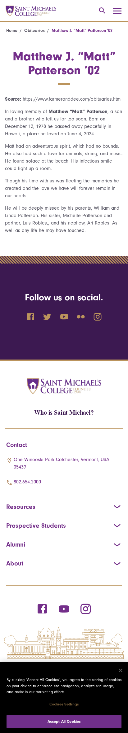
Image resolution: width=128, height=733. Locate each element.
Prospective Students (36, 525)
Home (11, 30)
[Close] (120, 670)
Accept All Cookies (64, 721)
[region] (64, 697)
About (14, 563)
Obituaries (34, 30)
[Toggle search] (101, 11)
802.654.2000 (27, 482)
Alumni (15, 544)
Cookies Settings (64, 704)
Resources (20, 506)
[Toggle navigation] (119, 11)
